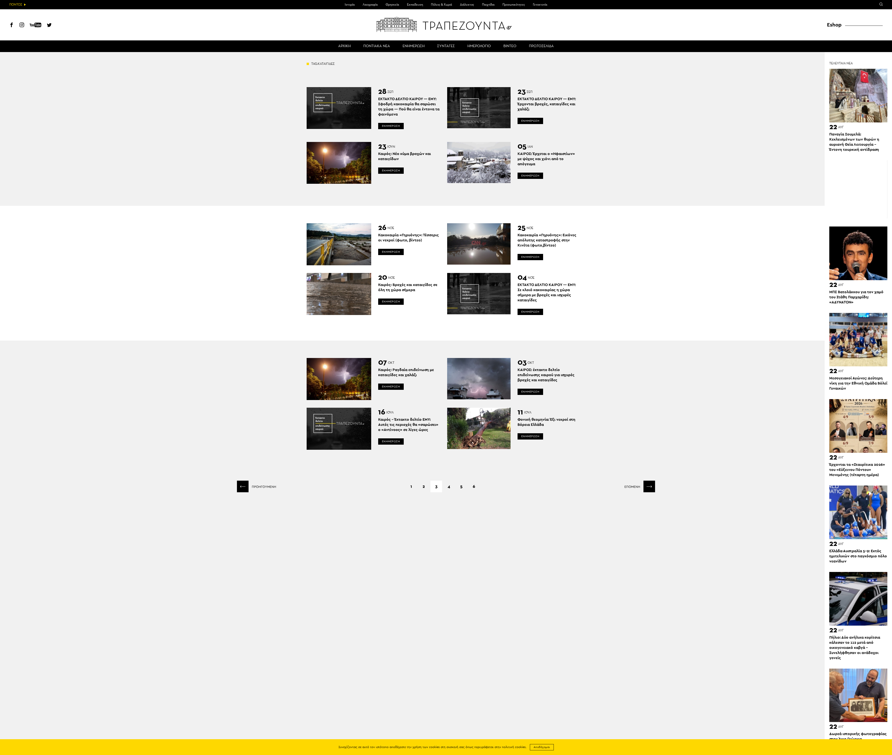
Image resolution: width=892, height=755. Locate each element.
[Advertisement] (858, 189)
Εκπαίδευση (415, 4)
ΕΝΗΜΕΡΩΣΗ (414, 46)
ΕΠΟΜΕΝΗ (632, 487)
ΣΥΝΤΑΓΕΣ (446, 46)
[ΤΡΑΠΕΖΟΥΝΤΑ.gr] (446, 24)
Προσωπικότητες (513, 4)
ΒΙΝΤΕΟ (509, 46)
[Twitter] (49, 25)
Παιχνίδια (488, 4)
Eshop (834, 24)
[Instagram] (22, 25)
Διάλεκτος (467, 4)
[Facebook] (11, 25)
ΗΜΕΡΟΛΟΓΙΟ (479, 46)
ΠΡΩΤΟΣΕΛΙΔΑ (541, 46)
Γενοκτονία (540, 4)
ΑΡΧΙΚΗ (344, 46)
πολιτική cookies (514, 747)
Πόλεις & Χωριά (441, 4)
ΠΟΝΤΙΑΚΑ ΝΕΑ (376, 46)
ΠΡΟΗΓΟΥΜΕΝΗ (263, 487)
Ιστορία (350, 4)
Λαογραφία (370, 4)
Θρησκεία (392, 4)
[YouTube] (35, 25)
